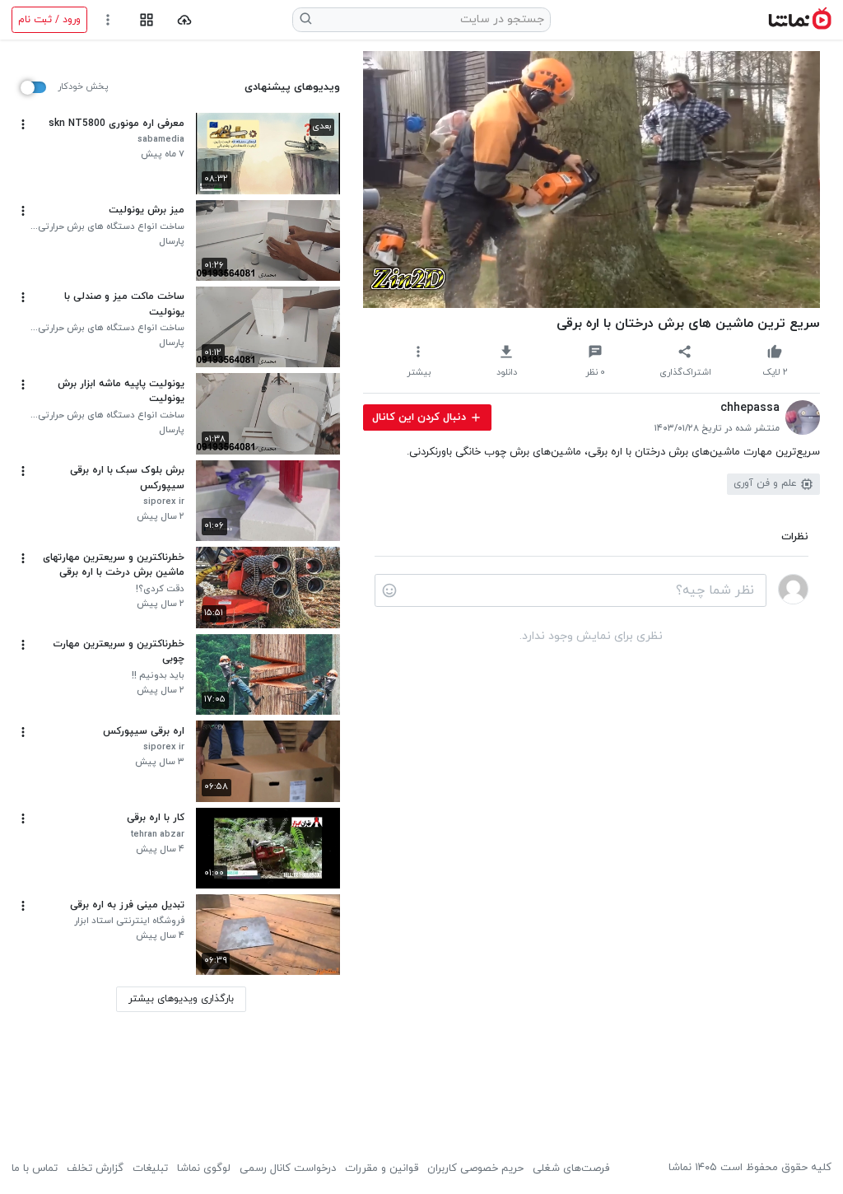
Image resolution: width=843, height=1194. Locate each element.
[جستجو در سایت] (306, 19)
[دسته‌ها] (146, 20)
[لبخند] (389, 590)
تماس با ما (35, 1168)
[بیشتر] (23, 124)
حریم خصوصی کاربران (475, 1168)
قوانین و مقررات (381, 1168)
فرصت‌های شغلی (571, 1168)
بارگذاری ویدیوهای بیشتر (181, 998)
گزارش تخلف (95, 1168)
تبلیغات (150, 1168)
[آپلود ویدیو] (185, 20)
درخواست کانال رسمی (288, 1168)
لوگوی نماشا (204, 1168)
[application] (591, 179)
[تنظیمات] (108, 20)
